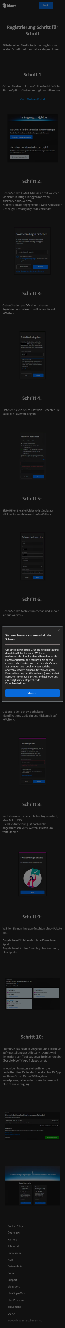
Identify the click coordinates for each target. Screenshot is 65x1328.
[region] (33, 664)
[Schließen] (58, 630)
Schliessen (32, 693)
